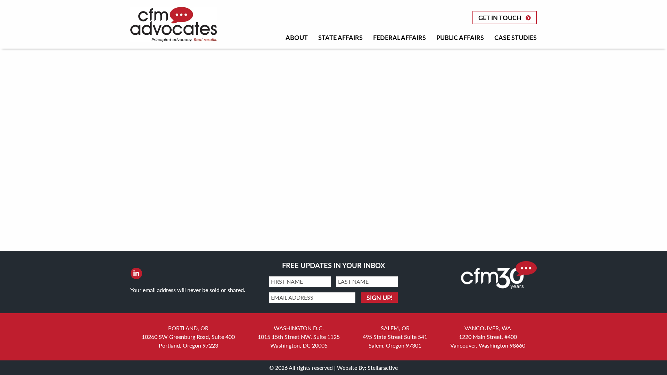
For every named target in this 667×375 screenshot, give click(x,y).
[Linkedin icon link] (136, 273)
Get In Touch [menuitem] (499, 17)
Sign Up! (380, 297)
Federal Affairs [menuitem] (399, 37)
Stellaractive (383, 368)
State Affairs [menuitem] (340, 37)
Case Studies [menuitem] (515, 37)
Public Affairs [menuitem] (460, 37)
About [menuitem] (297, 37)
